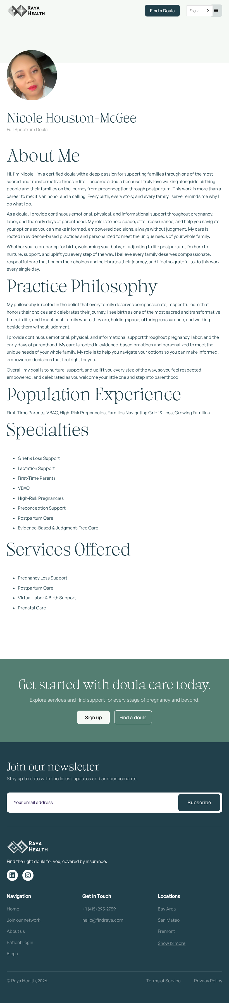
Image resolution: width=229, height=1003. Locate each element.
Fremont (166, 931)
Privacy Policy (208, 980)
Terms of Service (163, 980)
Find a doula (133, 717)
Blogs (12, 953)
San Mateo (169, 920)
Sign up (93, 717)
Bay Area (167, 909)
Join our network (23, 920)
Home (13, 909)
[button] (216, 10)
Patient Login (20, 942)
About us (16, 931)
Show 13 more (171, 943)
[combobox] (200, 10)
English (195, 10)
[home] (26, 10)
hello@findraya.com (102, 920)
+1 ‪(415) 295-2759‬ (99, 909)
